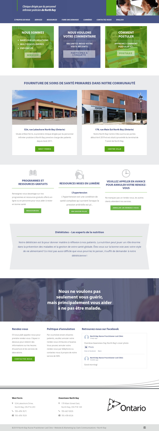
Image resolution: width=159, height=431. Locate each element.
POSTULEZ (125, 53)
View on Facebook (90, 351)
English (120, 20)
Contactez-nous (104, 20)
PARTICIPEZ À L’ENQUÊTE (79, 54)
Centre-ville (114, 149)
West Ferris (44, 149)
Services (38, 20)
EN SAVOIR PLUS (79, 211)
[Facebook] (144, 427)
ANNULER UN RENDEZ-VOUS (126, 208)
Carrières (87, 20)
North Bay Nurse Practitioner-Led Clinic (106, 336)
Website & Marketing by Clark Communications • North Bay (80, 427)
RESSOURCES (32, 211)
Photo (91, 347)
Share (99, 351)
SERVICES (33, 55)
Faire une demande (70, 20)
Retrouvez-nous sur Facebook (100, 329)
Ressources (52, 20)
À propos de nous (22, 20)
